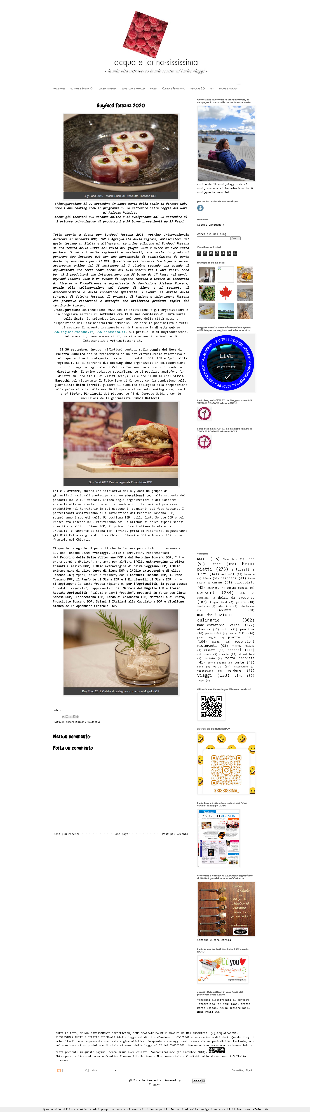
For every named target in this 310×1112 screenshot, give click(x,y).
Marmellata (230, 559)
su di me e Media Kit (82, 88)
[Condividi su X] (70, 716)
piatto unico (241, 637)
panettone (247, 629)
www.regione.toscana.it (73, 332)
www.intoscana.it (111, 332)
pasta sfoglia (206, 638)
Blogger (154, 1084)
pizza (216, 642)
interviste (224, 606)
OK (266, 1109)
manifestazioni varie (218, 625)
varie (217, 666)
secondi (234, 650)
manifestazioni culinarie (83, 722)
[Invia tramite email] (63, 716)
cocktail (213, 588)
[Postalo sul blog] (67, 716)
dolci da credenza (236, 598)
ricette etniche (243, 646)
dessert (206, 593)
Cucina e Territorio (173, 88)
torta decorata (240, 658)
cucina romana (107, 88)
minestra (203, 629)
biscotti (228, 578)
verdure (234, 670)
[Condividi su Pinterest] (77, 716)
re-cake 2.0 (198, 88)
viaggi (153, 88)
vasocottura (241, 667)
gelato (241, 602)
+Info (257, 1109)
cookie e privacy (228, 88)
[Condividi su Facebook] (74, 716)
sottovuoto (204, 654)
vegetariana (205, 671)
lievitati (224, 610)
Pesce (216, 564)
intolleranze (247, 606)
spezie (224, 654)
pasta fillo (237, 633)
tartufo (210, 658)
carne (217, 582)
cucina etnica (237, 588)
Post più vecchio (175, 834)
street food (247, 654)
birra (207, 578)
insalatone (203, 606)
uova (200, 666)
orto (225, 629)
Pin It (58, 710)
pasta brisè (213, 633)
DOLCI (202, 559)
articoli (227, 574)
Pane (251, 559)
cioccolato (245, 582)
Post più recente (67, 834)
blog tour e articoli (133, 88)
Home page (59, 88)
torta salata (217, 663)
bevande (250, 574)
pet (212, 88)
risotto (209, 650)
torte (239, 662)
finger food (218, 602)
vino (238, 676)
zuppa (200, 680)
